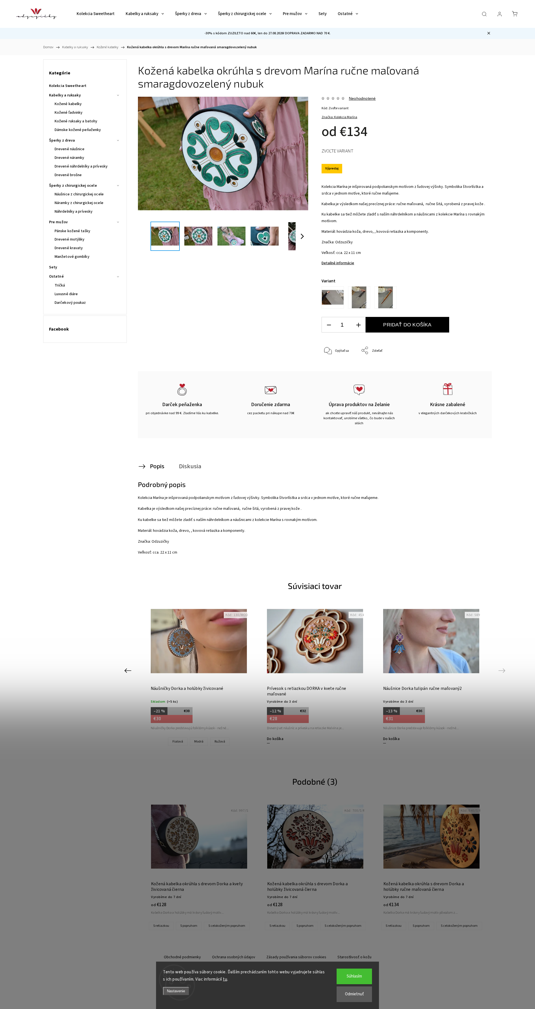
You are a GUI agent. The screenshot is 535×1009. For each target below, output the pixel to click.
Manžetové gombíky (72, 256)
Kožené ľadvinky (69, 112)
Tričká (60, 285)
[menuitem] (96, 14)
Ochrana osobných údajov (233, 957)
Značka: (339, 117)
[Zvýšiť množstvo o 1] (358, 324)
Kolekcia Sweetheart (67, 86)
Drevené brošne (68, 175)
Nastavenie (176, 991)
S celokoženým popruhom (226, 925)
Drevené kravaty (69, 248)
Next (503, 670)
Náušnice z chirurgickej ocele (79, 194)
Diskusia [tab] (190, 466)
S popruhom (188, 925)
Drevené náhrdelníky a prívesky (81, 166)
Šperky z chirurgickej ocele (73, 185)
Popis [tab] (157, 466)
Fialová (177, 741)
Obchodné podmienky (182, 957)
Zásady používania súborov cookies (296, 957)
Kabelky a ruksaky (65, 95)
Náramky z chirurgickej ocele (79, 203)
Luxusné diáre (66, 294)
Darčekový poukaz (70, 302)
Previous (129, 670)
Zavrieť (472, 369)
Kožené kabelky (68, 104)
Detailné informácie (338, 263)
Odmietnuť (354, 994)
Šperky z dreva (62, 140)
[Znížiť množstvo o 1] (329, 324)
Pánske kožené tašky (72, 231)
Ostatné (56, 276)
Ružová (220, 741)
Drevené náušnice (70, 149)
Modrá (198, 741)
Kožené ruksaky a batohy (76, 121)
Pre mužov (58, 222)
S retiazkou (161, 925)
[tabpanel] (199, 674)
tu (225, 979)
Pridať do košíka (407, 325)
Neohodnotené (362, 98)
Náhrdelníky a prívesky (74, 211)
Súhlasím (354, 976)
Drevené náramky (69, 158)
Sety (53, 267)
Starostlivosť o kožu (354, 957)
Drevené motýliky (70, 239)
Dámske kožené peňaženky (78, 130)
